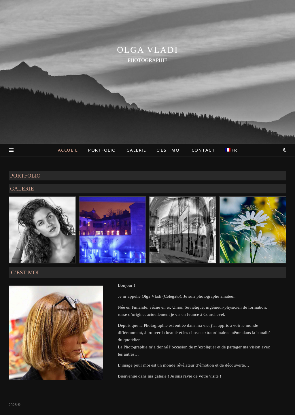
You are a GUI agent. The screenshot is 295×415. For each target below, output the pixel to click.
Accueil (68, 150)
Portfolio (102, 150)
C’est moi (168, 150)
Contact (203, 150)
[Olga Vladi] (147, 72)
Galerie (136, 150)
